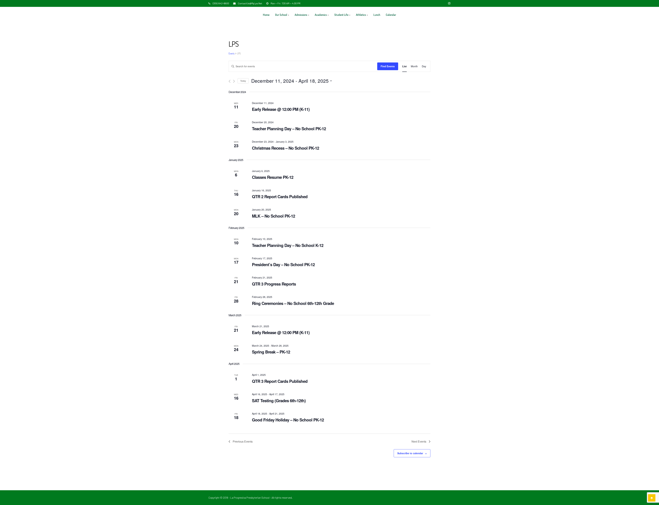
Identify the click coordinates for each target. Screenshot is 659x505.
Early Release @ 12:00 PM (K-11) (281, 109)
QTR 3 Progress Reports (274, 284)
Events (231, 53)
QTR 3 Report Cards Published (280, 381)
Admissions (301, 14)
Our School (281, 14)
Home (266, 14)
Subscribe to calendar (410, 453)
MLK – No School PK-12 (273, 216)
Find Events (388, 66)
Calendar (391, 14)
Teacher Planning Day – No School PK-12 (289, 128)
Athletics (361, 14)
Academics (321, 14)
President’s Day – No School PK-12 (283, 264)
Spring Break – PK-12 (271, 352)
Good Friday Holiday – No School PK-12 (288, 420)
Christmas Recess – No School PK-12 (285, 148)
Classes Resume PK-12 (272, 177)
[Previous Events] (229, 81)
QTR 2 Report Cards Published (280, 196)
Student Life (341, 14)
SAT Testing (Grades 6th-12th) (279, 400)
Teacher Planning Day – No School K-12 (287, 245)
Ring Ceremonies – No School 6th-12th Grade (293, 303)
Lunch (376, 14)
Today (243, 80)
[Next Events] (234, 81)
